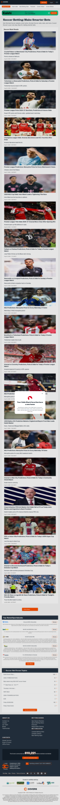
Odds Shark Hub (27, 410)
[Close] (42, 394)
